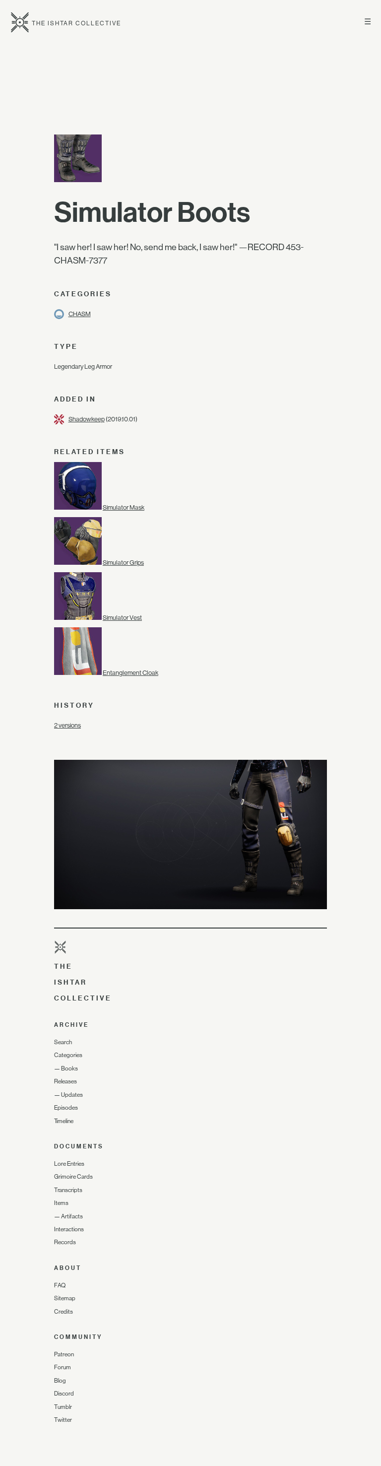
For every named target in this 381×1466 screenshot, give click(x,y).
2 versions (67, 725)
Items (61, 1202)
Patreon (64, 1354)
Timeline (63, 1121)
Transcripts (68, 1190)
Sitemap (64, 1298)
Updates (72, 1094)
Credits (63, 1311)
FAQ (59, 1285)
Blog (60, 1380)
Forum (62, 1367)
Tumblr (63, 1406)
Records (65, 1242)
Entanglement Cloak (130, 672)
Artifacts (72, 1216)
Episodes (66, 1107)
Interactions (69, 1229)
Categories (68, 1055)
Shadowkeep (86, 419)
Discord (64, 1393)
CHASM (79, 314)
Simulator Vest (122, 617)
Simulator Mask (123, 507)
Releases (65, 1081)
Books (69, 1068)
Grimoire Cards (73, 1176)
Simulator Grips (123, 562)
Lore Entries (69, 1163)
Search (63, 1042)
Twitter (63, 1419)
